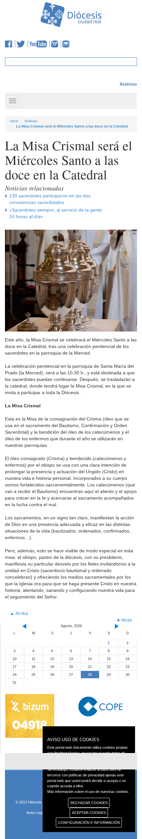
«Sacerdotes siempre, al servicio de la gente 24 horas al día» (55, 213)
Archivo (128, 84)
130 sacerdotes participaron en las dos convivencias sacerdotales (49, 199)
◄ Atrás (124, 619)
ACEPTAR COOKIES (89, 813)
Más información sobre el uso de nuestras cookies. (88, 792)
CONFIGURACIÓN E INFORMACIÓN (89, 823)
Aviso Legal (35, 813)
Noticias (30, 121)
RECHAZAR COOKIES (89, 803)
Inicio (14, 121)
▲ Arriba (19, 613)
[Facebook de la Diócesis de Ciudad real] (10, 43)
